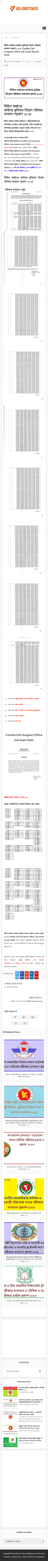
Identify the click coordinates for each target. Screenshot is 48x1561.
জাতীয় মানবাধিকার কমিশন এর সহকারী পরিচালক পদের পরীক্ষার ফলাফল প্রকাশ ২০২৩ (23, 1214)
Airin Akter (10, 1011)
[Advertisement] (24, 19)
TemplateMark (39, 1557)
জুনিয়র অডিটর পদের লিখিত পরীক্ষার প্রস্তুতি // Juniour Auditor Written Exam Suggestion (30, 1439)
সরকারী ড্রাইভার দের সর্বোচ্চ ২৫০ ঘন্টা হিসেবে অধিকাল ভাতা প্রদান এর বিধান (30, 1413)
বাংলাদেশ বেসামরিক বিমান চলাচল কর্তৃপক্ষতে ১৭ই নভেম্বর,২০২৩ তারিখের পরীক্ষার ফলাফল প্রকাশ (23, 1076)
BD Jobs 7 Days (20, 1553)
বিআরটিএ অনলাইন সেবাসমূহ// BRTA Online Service (27, 1001)
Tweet (17, 977)
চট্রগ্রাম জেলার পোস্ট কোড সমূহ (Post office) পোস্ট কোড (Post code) (29, 1427)
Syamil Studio (16, 1557)
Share (22, 977)
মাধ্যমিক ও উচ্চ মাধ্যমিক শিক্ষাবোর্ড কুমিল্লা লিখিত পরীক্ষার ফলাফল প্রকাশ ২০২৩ (24, 1302)
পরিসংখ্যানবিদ (19, 704)
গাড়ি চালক (18, 721)
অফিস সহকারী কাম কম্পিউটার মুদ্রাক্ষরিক (27, 710)
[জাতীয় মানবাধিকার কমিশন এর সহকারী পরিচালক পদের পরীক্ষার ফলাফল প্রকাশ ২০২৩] (24, 1194)
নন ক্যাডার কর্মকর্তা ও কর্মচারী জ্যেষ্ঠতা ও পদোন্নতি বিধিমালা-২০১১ (31, 1389)
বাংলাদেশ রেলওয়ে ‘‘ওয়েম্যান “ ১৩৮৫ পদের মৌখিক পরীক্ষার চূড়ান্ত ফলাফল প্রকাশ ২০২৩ (24, 1168)
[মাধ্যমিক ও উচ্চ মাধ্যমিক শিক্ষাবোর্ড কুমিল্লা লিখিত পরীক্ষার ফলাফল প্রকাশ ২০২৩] (24, 1282)
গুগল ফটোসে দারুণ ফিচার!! (11, 987)
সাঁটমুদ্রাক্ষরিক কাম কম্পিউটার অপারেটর (27, 698)
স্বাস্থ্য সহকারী (19, 716)
